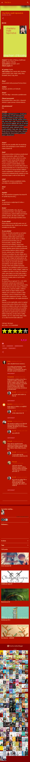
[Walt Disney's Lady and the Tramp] (8, 664)
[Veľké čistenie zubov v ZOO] (8, 698)
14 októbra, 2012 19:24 (18, 404)
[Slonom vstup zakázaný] (18, 673)
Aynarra (9, 404)
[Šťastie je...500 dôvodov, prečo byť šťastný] (2, 750)
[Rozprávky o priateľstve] (14, 668)
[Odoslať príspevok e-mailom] (3, 344)
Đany (8, 361)
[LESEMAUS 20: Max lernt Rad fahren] (8, 658)
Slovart (5, 348)
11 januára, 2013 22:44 (18, 463)
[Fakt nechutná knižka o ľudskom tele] (18, 654)
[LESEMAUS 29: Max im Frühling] (21, 658)
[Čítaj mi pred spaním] (2, 697)
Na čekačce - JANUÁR (7, 638)
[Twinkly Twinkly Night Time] (11, 682)
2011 (4, 345)
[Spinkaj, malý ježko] (24, 692)
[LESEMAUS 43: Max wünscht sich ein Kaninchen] (11, 668)
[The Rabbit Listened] (24, 687)
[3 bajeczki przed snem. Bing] (2, 673)
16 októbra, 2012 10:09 (22, 430)
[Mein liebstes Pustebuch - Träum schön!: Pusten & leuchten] (2, 692)
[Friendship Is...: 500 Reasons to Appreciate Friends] (24, 735)
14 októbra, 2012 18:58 (22, 392)
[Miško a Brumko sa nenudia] (14, 664)
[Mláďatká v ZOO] (2, 688)
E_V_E (14, 392)
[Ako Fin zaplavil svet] (27, 663)
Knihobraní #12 (5, 620)
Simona (9, 421)
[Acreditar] (14, 654)
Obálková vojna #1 (6, 584)
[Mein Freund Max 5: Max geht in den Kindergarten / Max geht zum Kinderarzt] (14, 658)
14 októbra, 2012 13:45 (16, 361)
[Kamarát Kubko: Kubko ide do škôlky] (27, 653)
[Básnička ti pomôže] (5, 673)
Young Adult (12, 348)
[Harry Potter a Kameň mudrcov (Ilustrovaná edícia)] (27, 736)
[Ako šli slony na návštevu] (21, 682)
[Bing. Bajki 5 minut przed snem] (24, 669)
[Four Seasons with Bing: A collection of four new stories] (27, 668)
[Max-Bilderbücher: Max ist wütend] (24, 659)
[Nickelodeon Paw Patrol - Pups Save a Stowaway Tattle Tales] (5, 667)
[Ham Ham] (27, 687)
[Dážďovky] (27, 691)
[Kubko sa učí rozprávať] (2, 702)
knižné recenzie (19, 345)
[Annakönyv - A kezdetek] (11, 653)
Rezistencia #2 (5, 602)
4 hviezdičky (10, 345)
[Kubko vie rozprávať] (21, 688)
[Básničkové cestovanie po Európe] (18, 692)
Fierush (9, 441)
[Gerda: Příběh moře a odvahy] (11, 698)
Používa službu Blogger (16, 646)
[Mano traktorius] (8, 691)
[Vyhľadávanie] (28, 2)
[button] (3, 18)
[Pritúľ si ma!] (21, 692)
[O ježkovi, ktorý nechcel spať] (2, 659)
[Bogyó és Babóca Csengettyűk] (24, 682)
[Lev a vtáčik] (21, 669)
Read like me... (7, 3)
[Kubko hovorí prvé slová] (5, 702)
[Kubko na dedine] (27, 698)
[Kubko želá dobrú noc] (21, 697)
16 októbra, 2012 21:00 (18, 441)
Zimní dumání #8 (6, 566)
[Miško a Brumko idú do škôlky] (14, 674)
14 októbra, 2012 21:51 (22, 410)
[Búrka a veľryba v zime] (21, 653)
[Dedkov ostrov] (24, 663)
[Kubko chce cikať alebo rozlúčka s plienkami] (24, 697)
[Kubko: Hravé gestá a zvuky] (18, 697)
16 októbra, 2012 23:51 (22, 452)
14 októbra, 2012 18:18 (19, 376)
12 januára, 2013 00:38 (22, 477)
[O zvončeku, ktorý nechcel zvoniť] (8, 679)
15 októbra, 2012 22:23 (18, 421)
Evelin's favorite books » (22, 516)
